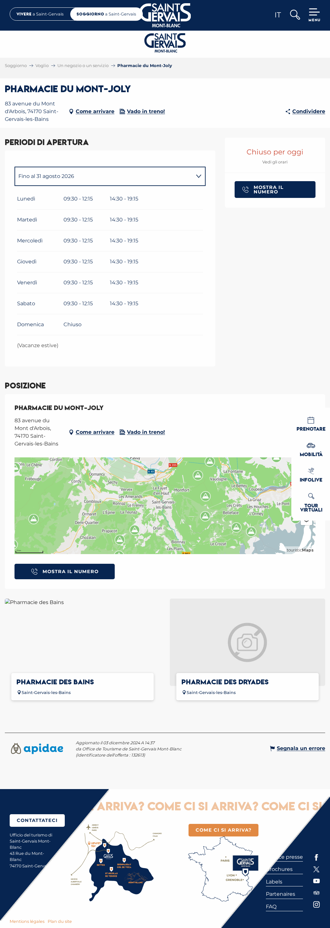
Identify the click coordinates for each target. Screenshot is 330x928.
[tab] (103, 176)
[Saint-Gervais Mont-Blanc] (165, 15)
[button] (294, 15)
